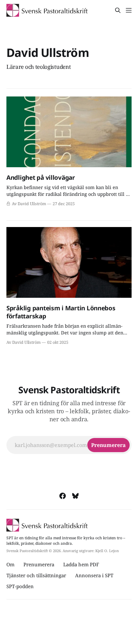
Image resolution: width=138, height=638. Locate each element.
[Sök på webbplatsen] (118, 10)
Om (10, 564)
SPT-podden (20, 586)
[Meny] (129, 10)
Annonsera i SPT (94, 575)
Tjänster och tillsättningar (36, 575)
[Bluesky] (75, 496)
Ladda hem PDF (81, 564)
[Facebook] (62, 496)
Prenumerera (38, 564)
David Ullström (47, 52)
